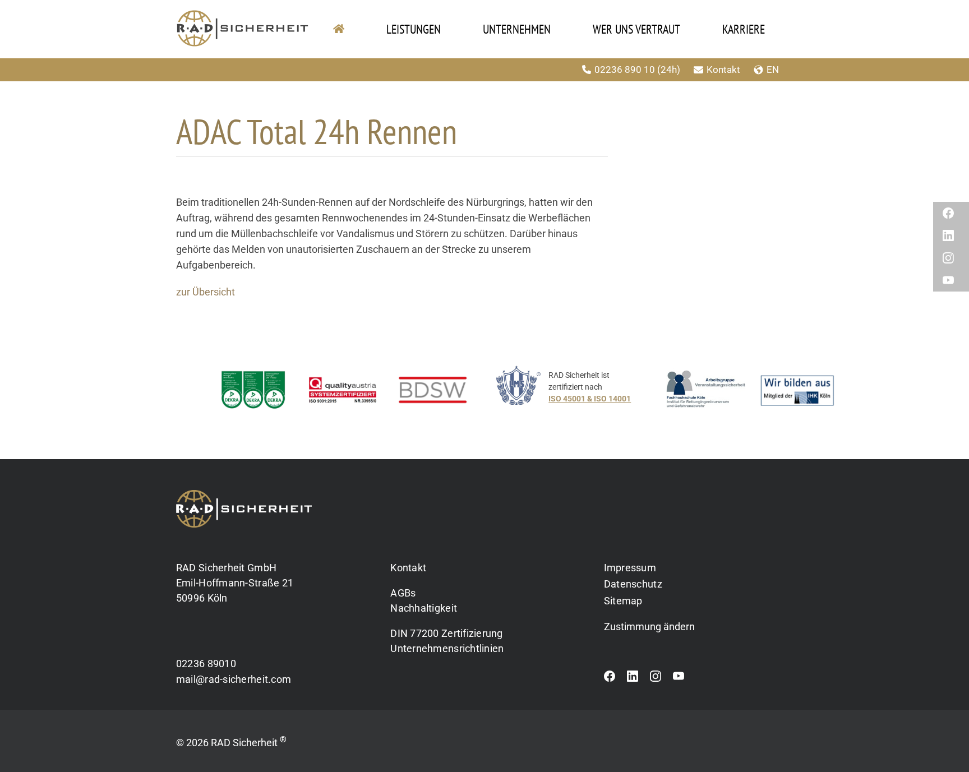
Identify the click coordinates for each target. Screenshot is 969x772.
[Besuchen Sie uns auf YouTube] (678, 679)
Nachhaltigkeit (423, 608)
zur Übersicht (205, 292)
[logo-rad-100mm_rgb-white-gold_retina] (244, 494)
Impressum (630, 568)
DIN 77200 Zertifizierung (446, 633)
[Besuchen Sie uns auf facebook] (609, 679)
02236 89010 (206, 663)
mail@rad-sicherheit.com (233, 679)
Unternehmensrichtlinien (447, 648)
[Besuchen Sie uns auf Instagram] (655, 679)
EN (773, 69)
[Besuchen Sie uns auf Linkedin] (632, 679)
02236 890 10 (624, 69)
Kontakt (723, 69)
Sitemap (623, 601)
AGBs (403, 593)
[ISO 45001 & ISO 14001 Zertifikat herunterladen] (575, 393)
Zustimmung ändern (649, 626)
